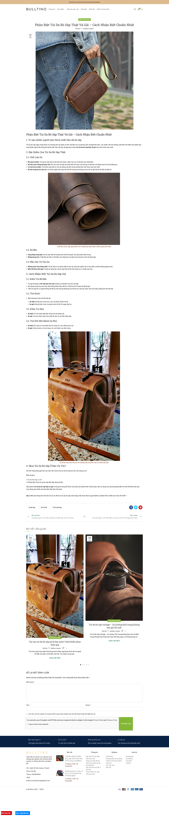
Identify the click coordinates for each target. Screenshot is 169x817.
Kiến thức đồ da (84, 19)
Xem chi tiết (55, 658)
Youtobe (129, 761)
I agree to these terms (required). (38, 724)
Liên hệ (108, 763)
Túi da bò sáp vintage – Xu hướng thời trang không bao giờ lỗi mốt (114, 626)
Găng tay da (90, 774)
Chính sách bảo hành (114, 761)
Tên (28, 705)
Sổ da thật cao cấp (92, 772)
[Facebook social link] (131, 507)
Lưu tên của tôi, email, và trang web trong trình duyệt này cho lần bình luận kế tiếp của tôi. (62, 714)
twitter (128, 763)
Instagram (129, 756)
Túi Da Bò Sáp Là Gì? (34, 480)
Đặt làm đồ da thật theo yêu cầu (93, 757)
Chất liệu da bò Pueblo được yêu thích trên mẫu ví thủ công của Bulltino (74, 758)
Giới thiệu (109, 756)
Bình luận (30, 682)
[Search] (135, 9)
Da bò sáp (32, 507)
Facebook (129, 758)
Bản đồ (108, 767)
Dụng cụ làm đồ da (93, 761)
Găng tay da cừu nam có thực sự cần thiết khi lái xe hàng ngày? (74, 773)
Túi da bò (44, 507)
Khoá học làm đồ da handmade (93, 764)
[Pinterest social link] (140, 507)
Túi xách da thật (55, 637)
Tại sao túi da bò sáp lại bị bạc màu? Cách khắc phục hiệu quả (55, 643)
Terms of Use (112, 720)
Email (88, 705)
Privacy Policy (98, 720)
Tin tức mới (110, 765)
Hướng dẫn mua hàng (114, 758)
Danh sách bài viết (84, 516)
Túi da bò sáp (57, 507)
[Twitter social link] (136, 507)
